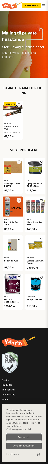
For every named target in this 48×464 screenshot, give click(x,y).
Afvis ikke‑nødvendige (24, 446)
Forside (5, 380)
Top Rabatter (8, 389)
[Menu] (43, 5)
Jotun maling (8, 394)
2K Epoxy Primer (34, 299)
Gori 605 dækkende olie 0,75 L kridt (11, 301)
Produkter (7, 385)
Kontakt (6, 399)
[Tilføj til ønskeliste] (19, 104)
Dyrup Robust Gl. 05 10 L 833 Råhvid (34, 185)
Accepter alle (24, 437)
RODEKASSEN (31, 5)
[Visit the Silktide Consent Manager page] (38, 454)
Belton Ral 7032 (11, 261)
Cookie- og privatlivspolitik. (19, 429)
